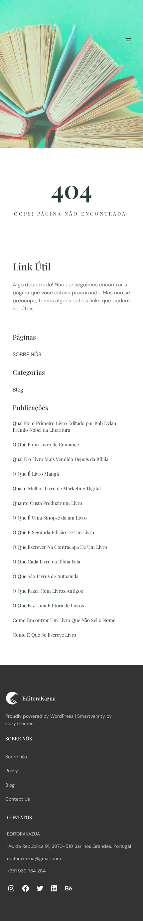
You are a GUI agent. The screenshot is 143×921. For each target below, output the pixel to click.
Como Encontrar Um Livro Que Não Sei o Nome (64, 620)
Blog (18, 389)
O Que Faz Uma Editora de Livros (48, 605)
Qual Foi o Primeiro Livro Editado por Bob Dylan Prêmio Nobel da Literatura (64, 426)
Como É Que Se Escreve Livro (44, 634)
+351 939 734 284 (26, 871)
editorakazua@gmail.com (34, 858)
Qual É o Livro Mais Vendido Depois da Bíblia (60, 459)
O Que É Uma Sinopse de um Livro (50, 517)
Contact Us (17, 799)
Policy (11, 771)
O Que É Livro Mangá (36, 473)
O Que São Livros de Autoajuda (45, 576)
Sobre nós (16, 757)
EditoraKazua (23, 834)
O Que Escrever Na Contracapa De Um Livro (60, 546)
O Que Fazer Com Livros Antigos (48, 590)
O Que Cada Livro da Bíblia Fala (46, 561)
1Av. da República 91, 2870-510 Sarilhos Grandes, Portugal (69, 846)
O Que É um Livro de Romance (46, 444)
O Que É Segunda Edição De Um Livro (53, 532)
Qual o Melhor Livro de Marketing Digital (57, 488)
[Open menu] (128, 40)
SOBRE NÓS (27, 354)
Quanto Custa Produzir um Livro (47, 503)
